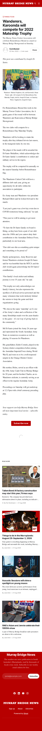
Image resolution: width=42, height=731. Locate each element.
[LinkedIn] (19, 693)
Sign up (12, 709)
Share (34, 50)
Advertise (29, 709)
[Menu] (39, 3)
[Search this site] (35, 3)
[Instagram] (27, 693)
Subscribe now (21, 423)
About (20, 709)
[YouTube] (23, 693)
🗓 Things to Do (8, 17)
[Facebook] (14, 693)
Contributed (14, 49)
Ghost (26, 713)
